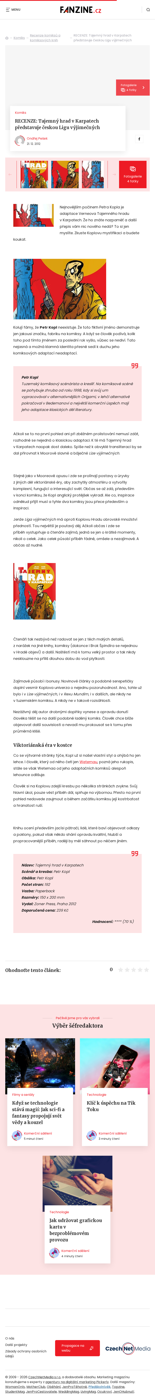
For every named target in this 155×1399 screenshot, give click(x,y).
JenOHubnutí (123, 1391)
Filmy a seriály (23, 1094)
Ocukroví (104, 1391)
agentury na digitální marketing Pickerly (77, 1382)
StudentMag (15, 1391)
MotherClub (35, 1386)
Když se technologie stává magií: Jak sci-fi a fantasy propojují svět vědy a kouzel (38, 1112)
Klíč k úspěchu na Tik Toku (111, 1106)
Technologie (96, 1094)
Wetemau (88, 761)
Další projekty (16, 1345)
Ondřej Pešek (37, 138)
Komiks (19, 38)
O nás (9, 1338)
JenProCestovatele (41, 1391)
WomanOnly (15, 1386)
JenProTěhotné (74, 1386)
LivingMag (88, 1391)
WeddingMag (68, 1391)
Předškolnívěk (99, 1386)
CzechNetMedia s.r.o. (44, 1377)
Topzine (118, 1386)
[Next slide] (111, 174)
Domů (6, 38)
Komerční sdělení (38, 1133)
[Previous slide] (13, 174)
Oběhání (54, 1386)
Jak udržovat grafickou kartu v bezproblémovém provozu (75, 1230)
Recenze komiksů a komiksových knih (45, 38)
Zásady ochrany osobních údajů (25, 1353)
